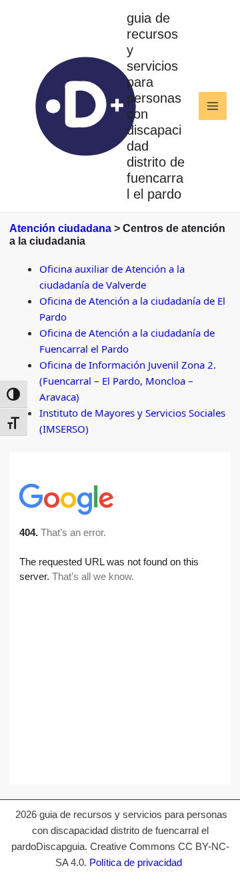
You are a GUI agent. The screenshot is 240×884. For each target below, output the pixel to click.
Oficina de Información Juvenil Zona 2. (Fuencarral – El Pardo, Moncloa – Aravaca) (127, 380)
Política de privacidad (135, 862)
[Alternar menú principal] (213, 106)
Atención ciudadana (60, 228)
